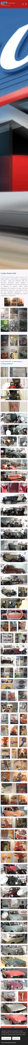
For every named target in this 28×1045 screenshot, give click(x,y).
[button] (22, 4)
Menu (25, 4)
